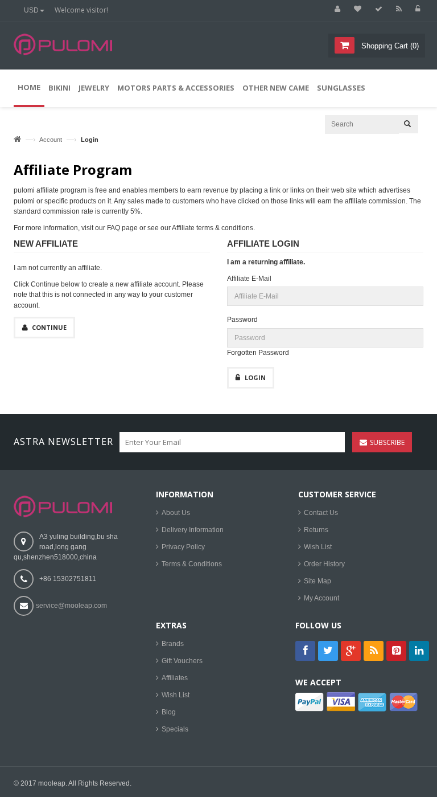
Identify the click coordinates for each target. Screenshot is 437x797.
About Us (176, 513)
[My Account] (335, 9)
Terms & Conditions (192, 564)
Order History (324, 564)
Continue (49, 327)
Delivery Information (193, 530)
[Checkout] (376, 9)
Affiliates (175, 678)
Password (242, 320)
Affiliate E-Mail (249, 279)
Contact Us (321, 513)
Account (50, 139)
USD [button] (31, 10)
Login (255, 377)
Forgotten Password (258, 353)
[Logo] (63, 506)
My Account (321, 598)
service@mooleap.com (71, 606)
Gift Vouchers (182, 661)
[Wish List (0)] (355, 9)
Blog (169, 712)
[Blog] (396, 9)
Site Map (317, 581)
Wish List (318, 547)
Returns (316, 530)
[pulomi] (63, 52)
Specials (175, 729)
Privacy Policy (183, 547)
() (390, 46)
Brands (173, 644)
